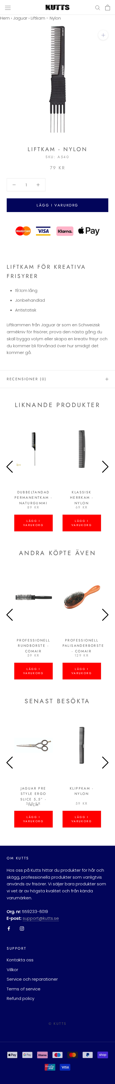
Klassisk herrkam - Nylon (82, 498)
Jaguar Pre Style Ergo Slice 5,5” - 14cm (33, 796)
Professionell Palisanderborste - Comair (83, 646)
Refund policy (20, 998)
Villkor (12, 970)
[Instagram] (22, 928)
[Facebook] (9, 928)
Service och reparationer (32, 979)
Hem (5, 18)
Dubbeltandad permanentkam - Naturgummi (33, 498)
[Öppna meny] (8, 7)
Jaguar (20, 18)
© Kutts (58, 1023)
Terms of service (23, 989)
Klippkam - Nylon (82, 791)
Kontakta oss (20, 960)
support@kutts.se (41, 918)
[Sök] (97, 7)
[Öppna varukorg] (107, 7)
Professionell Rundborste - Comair (33, 646)
